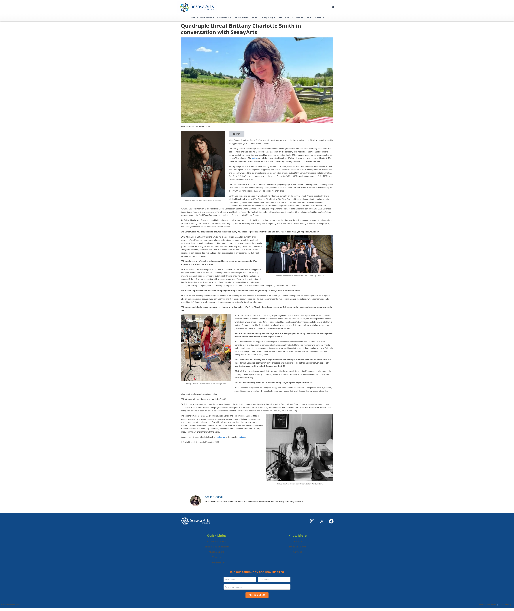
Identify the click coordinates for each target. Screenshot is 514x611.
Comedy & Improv (268, 17)
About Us (289, 17)
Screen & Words (224, 17)
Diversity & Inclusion (487, 604)
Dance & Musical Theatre (245, 17)
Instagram (221, 437)
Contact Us (318, 17)
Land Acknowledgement (11, 604)
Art (280, 17)
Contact (297, 551)
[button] (333, 7)
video (254, 158)
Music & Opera (207, 17)
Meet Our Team (303, 17)
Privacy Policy (505, 604)
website (242, 437)
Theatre (194, 17)
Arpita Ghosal (214, 497)
